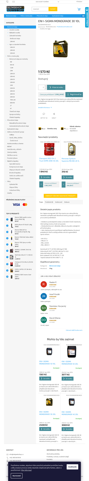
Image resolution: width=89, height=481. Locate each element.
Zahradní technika (14, 36)
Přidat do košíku (56, 87)
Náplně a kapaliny (12, 161)
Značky (8, 193)
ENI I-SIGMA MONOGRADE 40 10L (46, 362)
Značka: (44, 29)
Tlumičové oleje (14, 111)
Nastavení (16, 476)
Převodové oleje (11, 120)
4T (10, 108)
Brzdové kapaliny (14, 173)
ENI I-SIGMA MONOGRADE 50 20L (69, 362)
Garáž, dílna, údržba (15, 138)
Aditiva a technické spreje (14, 132)
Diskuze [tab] (66, 202)
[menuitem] (10, 16)
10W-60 (11, 82)
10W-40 (11, 41)
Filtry (8, 181)
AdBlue (11, 135)
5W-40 (11, 65)
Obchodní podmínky (41, 2)
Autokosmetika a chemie (14, 144)
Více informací (25, 470)
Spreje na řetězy (14, 114)
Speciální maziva (14, 164)
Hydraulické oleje (12, 129)
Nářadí (8, 146)
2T (10, 106)
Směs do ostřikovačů (15, 176)
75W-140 (12, 100)
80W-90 (11, 103)
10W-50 (11, 79)
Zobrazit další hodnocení (73, 330)
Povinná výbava (11, 158)
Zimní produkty (11, 152)
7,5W (10, 68)
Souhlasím (72, 467)
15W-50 (11, 88)
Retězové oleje (14, 39)
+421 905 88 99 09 (14, 458)
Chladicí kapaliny (14, 117)
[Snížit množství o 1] (45, 88)
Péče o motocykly (12, 56)
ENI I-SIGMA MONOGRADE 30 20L (46, 413)
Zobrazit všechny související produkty (60, 196)
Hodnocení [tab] (57, 202)
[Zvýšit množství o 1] (45, 86)
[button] (48, 381)
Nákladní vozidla (14, 33)
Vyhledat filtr (13, 184)
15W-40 (11, 53)
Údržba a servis (11, 155)
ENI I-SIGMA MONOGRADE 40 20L (69, 413)
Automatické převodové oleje (18, 126)
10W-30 (11, 47)
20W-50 (11, 94)
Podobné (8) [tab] (48, 202)
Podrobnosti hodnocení (63, 27)
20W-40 (11, 91)
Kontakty (49, 459)
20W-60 (11, 97)
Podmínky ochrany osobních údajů (57, 457)
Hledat (52, 9)
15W (10, 85)
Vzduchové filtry (14, 190)
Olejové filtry (13, 187)
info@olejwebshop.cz (16, 454)
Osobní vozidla (13, 30)
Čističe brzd (13, 141)
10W (10, 71)
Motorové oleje (11, 27)
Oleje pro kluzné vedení (16, 170)
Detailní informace (43, 108)
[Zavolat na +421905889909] (8, 2)
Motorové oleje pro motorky (18, 59)
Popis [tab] (40, 202)
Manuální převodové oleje (17, 123)
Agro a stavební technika (17, 44)
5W (10, 62)
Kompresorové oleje (15, 167)
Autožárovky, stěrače (13, 149)
